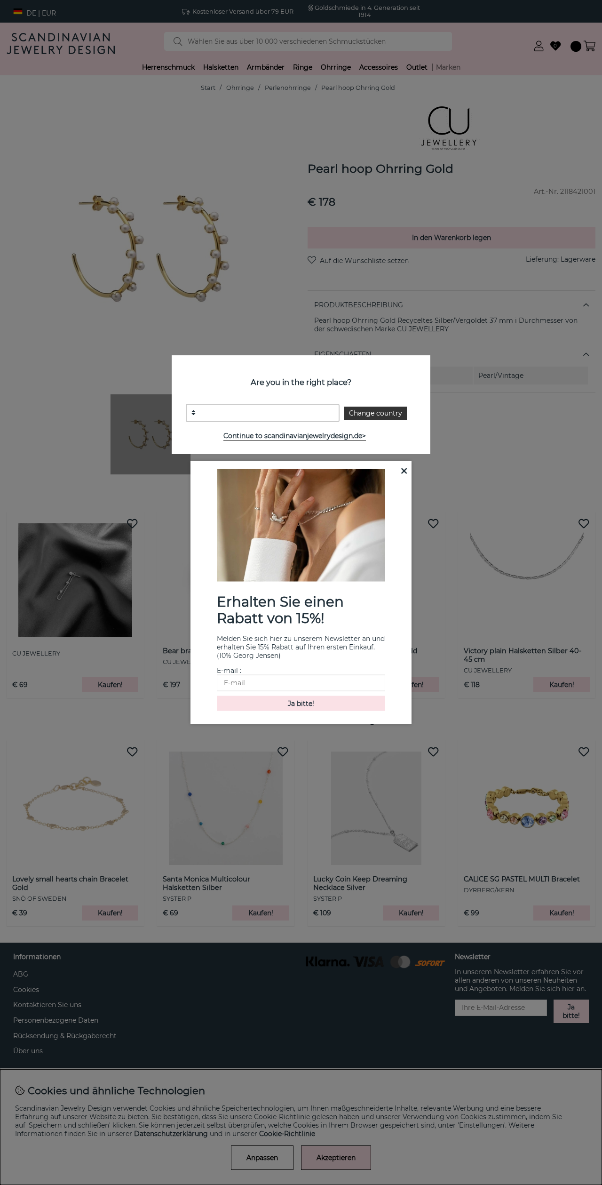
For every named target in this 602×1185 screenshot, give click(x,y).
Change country (375, 413)
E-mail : (229, 670)
